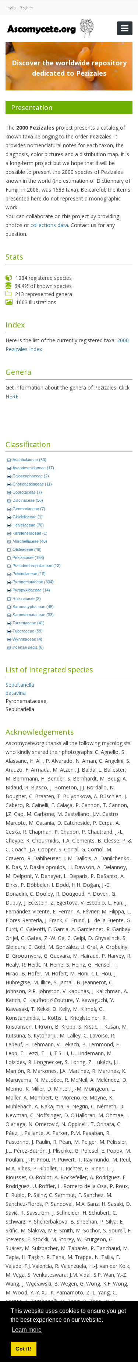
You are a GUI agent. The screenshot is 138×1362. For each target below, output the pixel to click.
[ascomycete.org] (50, 27)
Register (26, 7)
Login (11, 7)
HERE (12, 396)
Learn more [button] (27, 1330)
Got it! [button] (23, 1349)
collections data (49, 225)
